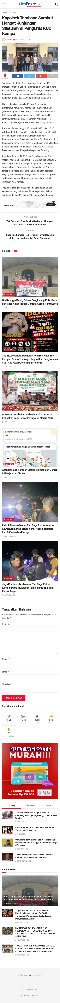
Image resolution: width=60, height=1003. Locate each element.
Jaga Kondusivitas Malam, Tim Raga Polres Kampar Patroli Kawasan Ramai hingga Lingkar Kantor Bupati (28, 588)
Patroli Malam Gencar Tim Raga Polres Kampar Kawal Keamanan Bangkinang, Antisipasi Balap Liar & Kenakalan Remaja (28, 529)
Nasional (12, 13)
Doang (12, 39)
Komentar (6, 624)
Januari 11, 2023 (25, 39)
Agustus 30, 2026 (9, 308)
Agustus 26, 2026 (9, 422)
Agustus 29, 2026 (23, 940)
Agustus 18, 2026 (9, 536)
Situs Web (6, 684)
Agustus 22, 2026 (9, 477)
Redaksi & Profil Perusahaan (29, 975)
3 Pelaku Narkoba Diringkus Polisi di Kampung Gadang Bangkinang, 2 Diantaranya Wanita (36, 815)
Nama (5, 659)
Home (4, 13)
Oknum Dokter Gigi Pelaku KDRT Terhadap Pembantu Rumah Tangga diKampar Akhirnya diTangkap (36, 842)
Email (5, 671)
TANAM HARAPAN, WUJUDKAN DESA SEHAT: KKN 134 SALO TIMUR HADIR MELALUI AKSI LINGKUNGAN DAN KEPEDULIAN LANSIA (35, 948)
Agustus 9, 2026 (9, 595)
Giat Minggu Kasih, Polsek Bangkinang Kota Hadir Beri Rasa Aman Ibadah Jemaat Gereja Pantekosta (28, 898)
